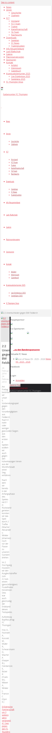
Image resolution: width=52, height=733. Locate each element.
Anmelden (20, 380)
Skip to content (7, 2)
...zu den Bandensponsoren (26, 349)
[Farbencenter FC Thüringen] (14, 94)
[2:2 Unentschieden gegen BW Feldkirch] (8, 326)
